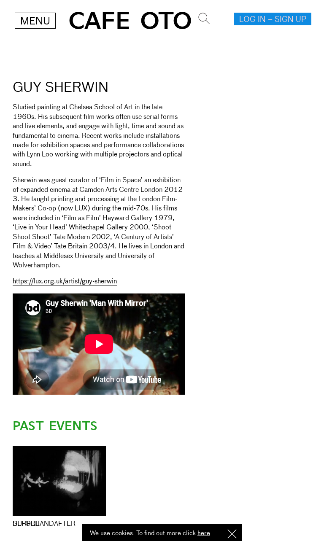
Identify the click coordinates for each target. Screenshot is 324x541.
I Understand (232, 534)
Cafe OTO (130, 21)
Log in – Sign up (272, 20)
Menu (35, 21)
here (203, 533)
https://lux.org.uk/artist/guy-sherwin (65, 281)
